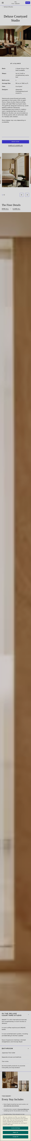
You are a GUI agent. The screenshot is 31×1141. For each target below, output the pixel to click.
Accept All (15, 1136)
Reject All (15, 1132)
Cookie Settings (15, 1128)
